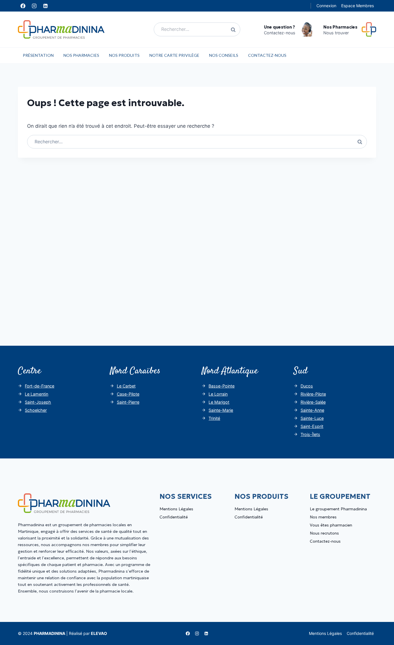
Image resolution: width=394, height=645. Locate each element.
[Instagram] (34, 6)
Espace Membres (357, 5)
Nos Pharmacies (81, 55)
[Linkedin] (45, 6)
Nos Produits (124, 55)
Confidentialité (174, 517)
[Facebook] (23, 6)
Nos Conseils (223, 55)
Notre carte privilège (174, 55)
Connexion (326, 5)
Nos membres (323, 517)
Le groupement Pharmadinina (338, 509)
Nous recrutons (324, 533)
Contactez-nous (267, 55)
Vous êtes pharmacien (331, 525)
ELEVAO (99, 633)
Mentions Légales (176, 509)
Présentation (38, 55)
